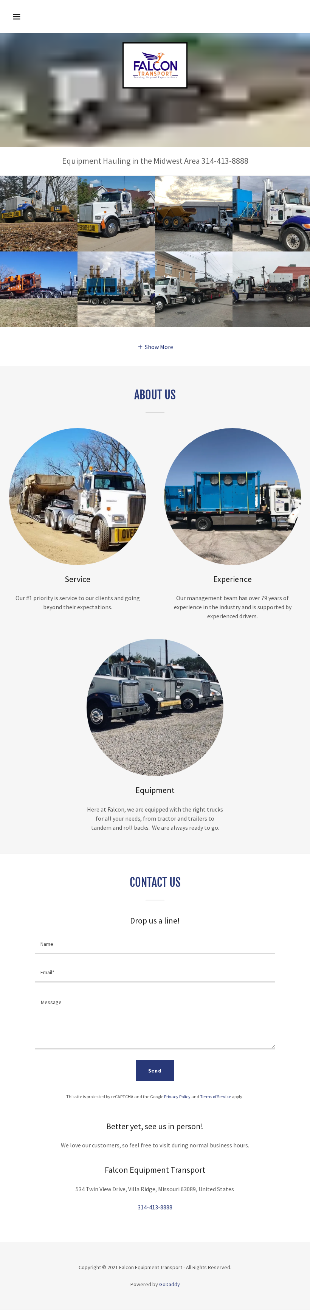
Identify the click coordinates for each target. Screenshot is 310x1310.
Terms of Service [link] (215, 1096)
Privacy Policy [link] (177, 1096)
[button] (16, 16)
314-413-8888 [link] (155, 1207)
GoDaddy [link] (169, 1284)
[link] (155, 77)
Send (155, 1070)
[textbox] (155, 944)
